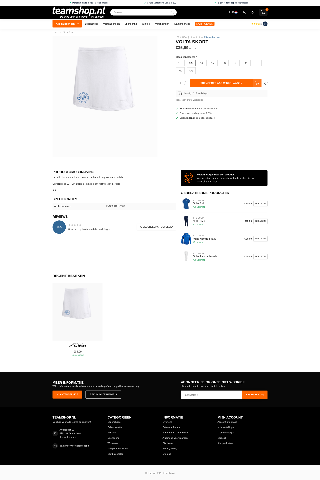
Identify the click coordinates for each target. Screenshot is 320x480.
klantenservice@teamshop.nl (75, 445)
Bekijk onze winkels (103, 394)
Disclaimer (168, 443)
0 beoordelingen (212, 37)
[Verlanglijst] (252, 12)
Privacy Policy (169, 448)
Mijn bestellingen (226, 427)
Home (55, 32)
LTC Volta (181, 37)
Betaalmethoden (171, 427)
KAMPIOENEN (204, 23)
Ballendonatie (115, 427)
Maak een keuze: (186, 56)
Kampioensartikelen (118, 448)
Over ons (167, 422)
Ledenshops (91, 23)
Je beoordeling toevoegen (156, 227)
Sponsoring (130, 23)
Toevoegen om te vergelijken (189, 100)
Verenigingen (162, 23)
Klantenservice (182, 23)
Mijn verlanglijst (226, 432)
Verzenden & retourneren (175, 432)
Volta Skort (69, 32)
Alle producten (225, 443)
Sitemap (166, 454)
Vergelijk (222, 438)
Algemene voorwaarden (175, 438)
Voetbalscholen (111, 23)
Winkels (146, 23)
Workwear (113, 443)
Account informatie (227, 422)
